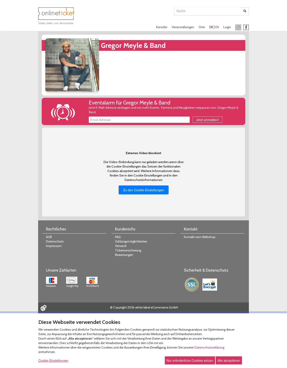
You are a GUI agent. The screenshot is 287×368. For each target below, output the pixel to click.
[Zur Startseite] (56, 15)
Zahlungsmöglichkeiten (131, 241)
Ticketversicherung (128, 250)
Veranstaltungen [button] (183, 27)
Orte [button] (202, 27)
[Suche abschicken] (245, 11)
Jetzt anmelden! (207, 119)
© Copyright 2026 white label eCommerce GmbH (144, 307)
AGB (49, 237)
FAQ (118, 237)
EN (217, 27)
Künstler (161, 27)
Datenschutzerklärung (209, 347)
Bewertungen (124, 255)
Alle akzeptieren (228, 360)
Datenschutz (55, 241)
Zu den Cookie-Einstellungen (143, 190)
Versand (120, 246)
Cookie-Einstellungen (53, 360)
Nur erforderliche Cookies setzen (190, 360)
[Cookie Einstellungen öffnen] (43, 307)
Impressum (54, 246)
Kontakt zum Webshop (199, 237)
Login (227, 27)
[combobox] (207, 11)
